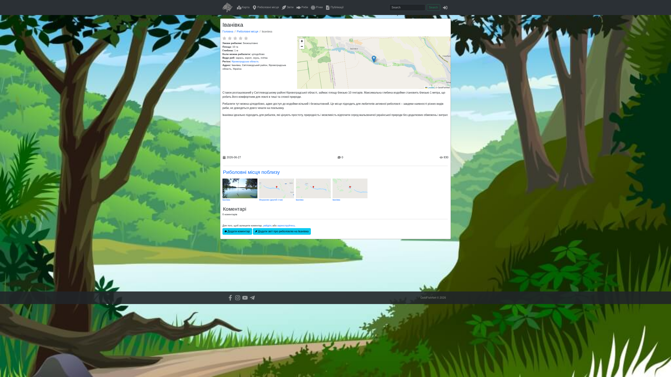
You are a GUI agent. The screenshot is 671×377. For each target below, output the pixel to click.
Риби (304, 7)
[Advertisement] (335, 267)
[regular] (235, 38)
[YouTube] (244, 298)
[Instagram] (236, 298)
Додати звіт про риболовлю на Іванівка (283, 231)
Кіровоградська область (245, 61)
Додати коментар (238, 231)
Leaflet (430, 87)
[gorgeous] (246, 38)
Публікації (337, 7)
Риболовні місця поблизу (251, 172)
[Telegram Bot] (251, 298)
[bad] (224, 38)
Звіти (290, 7)
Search (433, 7)
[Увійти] (445, 7)
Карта (245, 7)
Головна (227, 31)
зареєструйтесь (286, 225)
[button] (374, 59)
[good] (240, 38)
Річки (319, 7)
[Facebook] (229, 298)
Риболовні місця (268, 7)
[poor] (230, 38)
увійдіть (267, 225)
